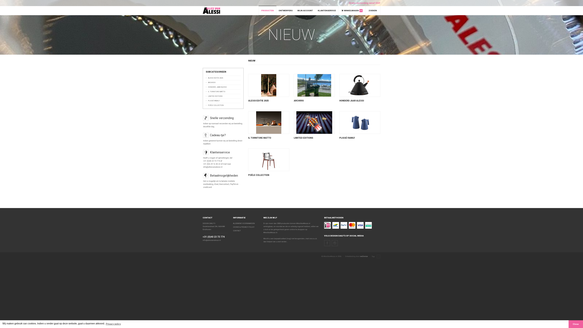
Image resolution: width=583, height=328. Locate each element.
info (268, 94)
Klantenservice (327, 10)
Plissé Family (214, 101)
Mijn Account (305, 10)
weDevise (364, 256)
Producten (267, 10)
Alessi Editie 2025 (215, 78)
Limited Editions (215, 96)
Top (373, 257)
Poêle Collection (216, 105)
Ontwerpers (286, 10)
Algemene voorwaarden (244, 223)
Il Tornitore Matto (216, 92)
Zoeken (373, 10)
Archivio (212, 83)
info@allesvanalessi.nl (212, 240)
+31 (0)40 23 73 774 (214, 236)
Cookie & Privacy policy (243, 227)
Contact (207, 218)
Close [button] (576, 324)
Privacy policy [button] (113, 324)
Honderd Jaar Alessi (217, 87)
